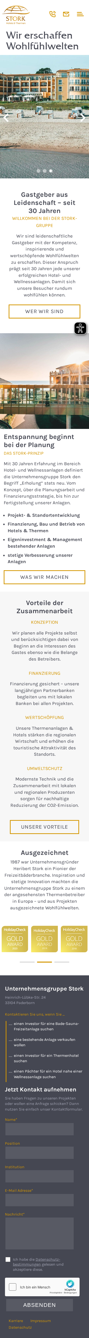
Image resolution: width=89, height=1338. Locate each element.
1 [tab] (38, 171)
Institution (14, 1167)
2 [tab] (45, 171)
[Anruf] (52, 14)
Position (12, 1143)
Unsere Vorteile (44, 827)
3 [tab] (51, 171)
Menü (79, 14)
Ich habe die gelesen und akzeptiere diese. (38, 1264)
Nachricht (16, 1214)
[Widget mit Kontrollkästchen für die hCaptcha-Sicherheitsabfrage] (42, 1287)
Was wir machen (44, 577)
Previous (6, 118)
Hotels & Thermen (24, 14)
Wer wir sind (44, 311)
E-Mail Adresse (19, 1190)
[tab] (27, 962)
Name (16, 1119)
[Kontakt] (66, 14)
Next (83, 118)
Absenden (39, 1305)
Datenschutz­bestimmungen (36, 1262)
